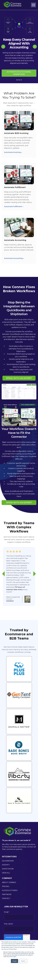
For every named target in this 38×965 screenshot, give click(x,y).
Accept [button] (14, 961)
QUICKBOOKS (8, 861)
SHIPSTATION (8, 869)
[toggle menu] (33, 4)
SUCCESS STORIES (10, 890)
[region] (19, 46)
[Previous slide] (3, 47)
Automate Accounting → (14, 258)
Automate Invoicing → (13, 152)
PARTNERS (6, 894)
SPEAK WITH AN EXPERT (19, 378)
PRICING (5, 886)
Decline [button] (23, 961)
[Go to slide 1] (17, 79)
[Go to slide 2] (19, 79)
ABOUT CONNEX (9, 882)
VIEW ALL (6, 873)
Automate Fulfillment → (13, 206)
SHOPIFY (6, 865)
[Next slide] (35, 47)
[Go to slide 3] (21, 79)
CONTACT (6, 898)
